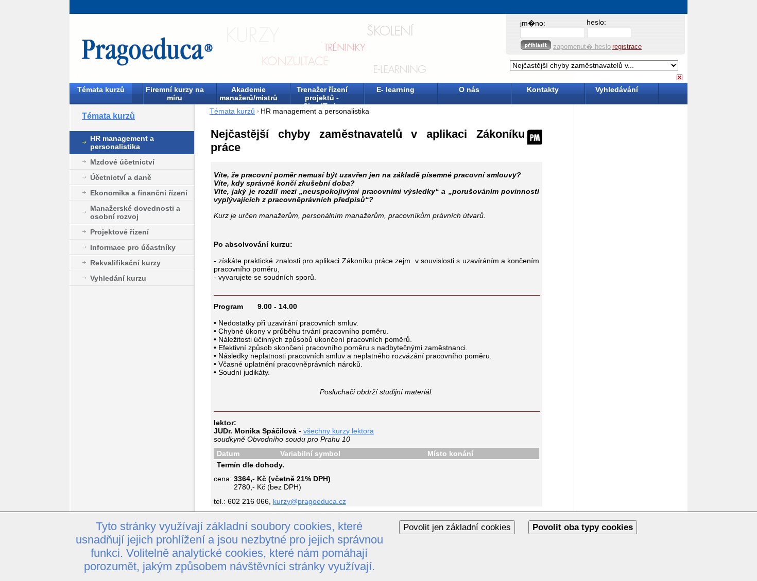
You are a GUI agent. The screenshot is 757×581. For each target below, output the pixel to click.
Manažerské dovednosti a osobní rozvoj (135, 212)
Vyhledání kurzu (118, 278)
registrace (627, 46)
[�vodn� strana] (259, 48)
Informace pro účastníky (133, 247)
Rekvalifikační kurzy (125, 263)
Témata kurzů (101, 89)
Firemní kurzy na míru (175, 93)
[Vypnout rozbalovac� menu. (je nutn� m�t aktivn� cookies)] (679, 77)
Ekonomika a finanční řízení (138, 193)
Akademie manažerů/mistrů (248, 93)
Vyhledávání (616, 89)
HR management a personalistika (122, 142)
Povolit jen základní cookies (457, 527)
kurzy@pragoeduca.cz (309, 501)
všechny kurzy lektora (338, 431)
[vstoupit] (536, 45)
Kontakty (543, 89)
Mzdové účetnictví (122, 162)
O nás (469, 89)
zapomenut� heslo (582, 46)
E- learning (395, 89)
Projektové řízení (119, 232)
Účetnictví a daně (120, 177)
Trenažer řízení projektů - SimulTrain (322, 94)
